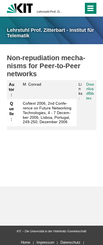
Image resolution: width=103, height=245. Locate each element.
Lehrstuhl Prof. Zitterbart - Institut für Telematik (50, 11)
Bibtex (90, 95)
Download (90, 89)
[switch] (70, 8)
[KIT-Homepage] (20, 7)
